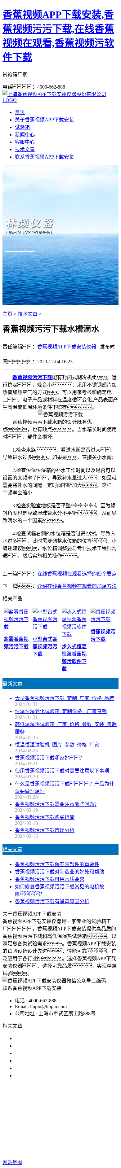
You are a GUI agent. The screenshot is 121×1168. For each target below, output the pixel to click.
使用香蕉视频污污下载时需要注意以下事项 (62, 770)
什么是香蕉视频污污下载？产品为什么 (67, 1045)
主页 (7, 314)
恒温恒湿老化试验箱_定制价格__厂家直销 (61, 711)
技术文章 (25, 149)
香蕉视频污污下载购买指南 (44, 817)
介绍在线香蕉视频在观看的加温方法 (77, 586)
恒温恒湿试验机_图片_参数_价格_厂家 (57, 744)
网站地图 (67, 1142)
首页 (20, 112)
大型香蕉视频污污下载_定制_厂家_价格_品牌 (64, 698)
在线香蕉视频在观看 (92, 1115)
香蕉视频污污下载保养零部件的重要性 (57, 864)
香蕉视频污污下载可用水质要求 (49, 879)
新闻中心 (25, 134)
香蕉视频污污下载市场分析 (44, 830)
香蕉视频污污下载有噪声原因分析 (52, 901)
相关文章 (12, 849)
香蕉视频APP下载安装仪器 (66, 346)
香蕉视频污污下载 (32, 377)
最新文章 (12, 683)
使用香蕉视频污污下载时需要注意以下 (57, 1053)
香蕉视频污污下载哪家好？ (52, 1038)
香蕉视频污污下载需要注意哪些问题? (55, 804)
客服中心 (25, 142)
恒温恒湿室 (75, 1122)
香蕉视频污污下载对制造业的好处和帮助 (59, 871)
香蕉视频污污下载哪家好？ (49, 757)
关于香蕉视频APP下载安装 (44, 119)
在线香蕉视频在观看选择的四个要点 (77, 573)
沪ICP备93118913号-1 (60, 1150)
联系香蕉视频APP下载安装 (44, 157)
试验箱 (22, 127)
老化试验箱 (46, 1122)
